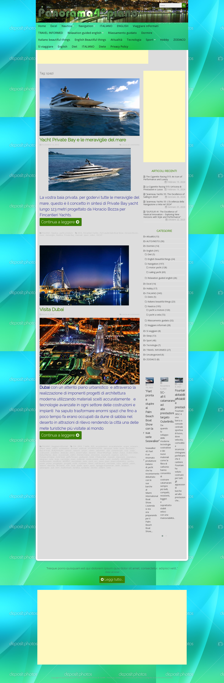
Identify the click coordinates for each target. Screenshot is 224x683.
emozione (95, 455)
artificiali (82, 449)
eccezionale (64, 455)
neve (85, 461)
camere (68, 451)
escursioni (105, 455)
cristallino (55, 453)
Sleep (149, 335)
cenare (84, 451)
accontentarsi (101, 446)
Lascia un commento (131, 144)
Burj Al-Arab (45, 451)
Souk (73, 466)
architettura (64, 449)
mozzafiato (76, 461)
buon (122, 449)
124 (74, 446)
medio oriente (92, 459)
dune (55, 455)
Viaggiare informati (145, 26)
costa (132, 451)
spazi (86, 235)
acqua (126, 446)
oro (96, 461)
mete (102, 459)
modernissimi (46, 461)
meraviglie (50, 235)
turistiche (85, 468)
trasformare (66, 468)
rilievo (90, 463)
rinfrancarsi (100, 463)
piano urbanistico (118, 461)
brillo (116, 449)
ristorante (110, 463)
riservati (78, 235)
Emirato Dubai (83, 455)
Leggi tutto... (113, 579)
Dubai (122, 453)
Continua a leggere (61, 222)
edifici (73, 455)
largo (57, 459)
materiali (81, 459)
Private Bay (69, 235)
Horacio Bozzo (131, 233)
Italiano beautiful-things (54, 39)
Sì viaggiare (45, 46)
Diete (102, 46)
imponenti (120, 457)
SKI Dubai (60, 466)
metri (108, 459)
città (108, 451)
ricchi (75, 463)
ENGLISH (122, 26)
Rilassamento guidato (122, 33)
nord (91, 461)
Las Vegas (65, 459)
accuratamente (115, 446)
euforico (123, 455)
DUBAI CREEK (132, 453)
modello (115, 459)
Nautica (67, 26)
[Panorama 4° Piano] (88, 19)
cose (126, 451)
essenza (115, 455)
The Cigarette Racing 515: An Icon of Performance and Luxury (162, 178)
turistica (76, 468)
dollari (115, 453)
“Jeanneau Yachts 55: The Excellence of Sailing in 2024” (164, 195)
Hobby (164, 39)
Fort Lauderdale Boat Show (111, 233)
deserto (92, 453)
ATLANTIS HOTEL (95, 449)
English (62, 46)
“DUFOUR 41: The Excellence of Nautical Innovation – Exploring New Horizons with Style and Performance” (162, 214)
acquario (134, 446)
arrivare (74, 449)
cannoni (76, 451)
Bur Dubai (130, 449)
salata (132, 463)
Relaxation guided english (84, 33)
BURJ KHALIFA (57, 451)
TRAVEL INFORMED (50, 33)
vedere (102, 468)
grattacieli (83, 457)
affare (42, 449)
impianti (111, 457)
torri (57, 468)
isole (51, 459)
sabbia (125, 463)
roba (118, 463)
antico (55, 449)
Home (42, 26)
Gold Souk (60, 457)
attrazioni (108, 449)
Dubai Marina (45, 455)
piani (107, 461)
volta (109, 468)
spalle (79, 466)
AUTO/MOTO (153, 241)
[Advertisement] (92, 57)
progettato (57, 463)
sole (68, 466)
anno (48, 449)
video (92, 235)
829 (92, 446)
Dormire (146, 33)
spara (86, 466)
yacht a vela (155, 314)
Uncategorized (153, 354)
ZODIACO (179, 39)
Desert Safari (81, 453)
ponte (42, 463)
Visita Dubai (52, 309)
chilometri (100, 451)
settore (43, 466)
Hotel (91, 457)
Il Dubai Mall (101, 457)
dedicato (64, 453)
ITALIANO (106, 26)
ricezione (83, 463)
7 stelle (86, 446)
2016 (80, 233)
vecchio (94, 468)
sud (52, 468)
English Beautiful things (90, 39)
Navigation (86, 26)
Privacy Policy (119, 46)
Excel (53, 26)
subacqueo (44, 468)
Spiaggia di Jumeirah (105, 466)
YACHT (99, 235)
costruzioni (44, 453)
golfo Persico (72, 457)
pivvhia (131, 461)
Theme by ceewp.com (115, 677)
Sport (149, 39)
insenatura (131, 457)
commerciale (117, 451)
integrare (44, 459)
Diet (74, 46)
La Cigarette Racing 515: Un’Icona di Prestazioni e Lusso (162, 188)
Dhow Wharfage (104, 453)
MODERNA (125, 459)
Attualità (116, 39)
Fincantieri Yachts (90, 233)
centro (91, 451)
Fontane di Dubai (47, 457)
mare (42, 235)
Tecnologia (134, 39)
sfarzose (51, 466)
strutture (125, 466)
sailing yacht (155, 272)
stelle (117, 466)
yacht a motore (66, 233)
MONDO (66, 461)
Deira (72, 453)
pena (101, 461)
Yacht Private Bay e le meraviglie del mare (83, 139)
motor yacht (155, 267)
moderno (57, 461)
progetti (67, 463)
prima (49, 463)
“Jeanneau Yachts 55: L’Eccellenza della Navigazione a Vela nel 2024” (163, 203)
